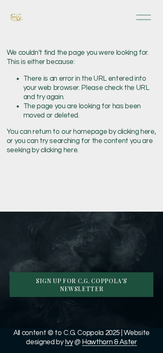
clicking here (136, 132)
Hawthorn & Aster (109, 342)
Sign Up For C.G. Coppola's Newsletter (81, 285)
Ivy (69, 342)
